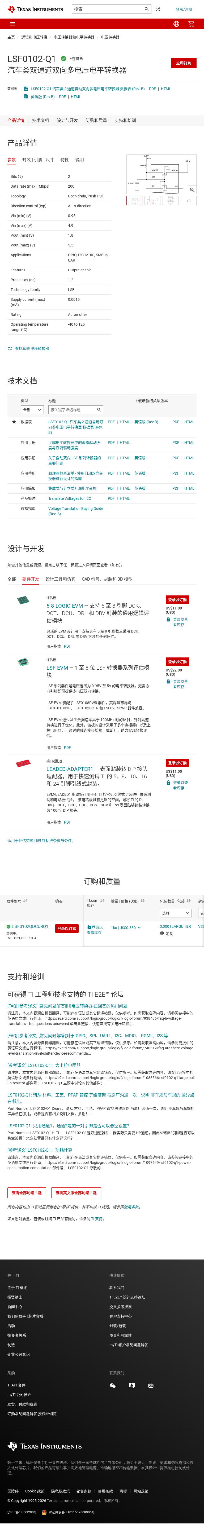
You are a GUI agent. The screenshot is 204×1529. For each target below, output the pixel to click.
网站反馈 (141, 1491)
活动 (11, 1326)
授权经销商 (47, 1414)
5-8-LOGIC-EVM (64, 606)
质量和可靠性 (121, 1335)
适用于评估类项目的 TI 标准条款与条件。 (41, 840)
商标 (123, 1491)
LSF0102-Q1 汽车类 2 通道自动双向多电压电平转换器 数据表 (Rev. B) (88, 89)
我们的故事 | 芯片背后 (25, 1316)
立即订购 (183, 63)
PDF (152, 89)
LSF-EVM (57, 668)
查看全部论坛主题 (27, 1193)
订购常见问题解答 (22, 1414)
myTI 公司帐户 (19, 1395)
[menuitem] (176, 24)
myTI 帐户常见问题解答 (128, 1345)
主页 (11, 37)
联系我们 (116, 1287)
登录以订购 (177, 600)
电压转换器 (110, 37)
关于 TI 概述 (17, 1287)
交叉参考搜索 (120, 1307)
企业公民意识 (18, 1354)
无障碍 (13, 1491)
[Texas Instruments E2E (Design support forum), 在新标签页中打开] (132, 1387)
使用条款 (131, 1207)
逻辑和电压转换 (34, 37)
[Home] (35, 9)
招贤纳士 (14, 1297)
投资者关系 (16, 1335)
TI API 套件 (16, 1385)
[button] (12, 24)
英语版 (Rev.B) (43, 97)
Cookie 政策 (35, 1491)
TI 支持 (97, 1219)
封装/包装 (117, 1326)
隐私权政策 (60, 1491)
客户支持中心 (120, 1316)
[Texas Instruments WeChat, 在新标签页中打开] (112, 1387)
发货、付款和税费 (22, 1404)
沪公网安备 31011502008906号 (72, 1512)
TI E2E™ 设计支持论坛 (127, 1297)
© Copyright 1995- (26, 1501)
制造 (11, 1345)
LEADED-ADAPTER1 (69, 769)
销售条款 (83, 1491)
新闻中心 (14, 1307)
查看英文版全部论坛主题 (76, 1193)
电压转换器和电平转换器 (74, 37)
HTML (166, 89)
